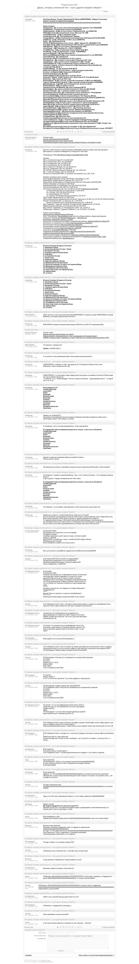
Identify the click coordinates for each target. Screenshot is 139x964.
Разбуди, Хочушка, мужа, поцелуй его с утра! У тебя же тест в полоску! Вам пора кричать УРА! (76, 337)
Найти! (105, 11)
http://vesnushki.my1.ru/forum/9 (70, 228)
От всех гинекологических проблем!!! (56, 139)
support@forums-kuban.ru (46, 961)
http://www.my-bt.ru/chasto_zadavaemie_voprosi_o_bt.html (65, 218)
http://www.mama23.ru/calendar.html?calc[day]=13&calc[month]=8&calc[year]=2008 (69, 232)
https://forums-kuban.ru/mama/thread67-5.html (72, 155)
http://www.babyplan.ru (68, 218)
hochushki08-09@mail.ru (60, 230)
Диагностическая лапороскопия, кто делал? (58, 334)
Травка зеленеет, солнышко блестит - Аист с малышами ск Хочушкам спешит (70, 336)
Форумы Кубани (45, 960)
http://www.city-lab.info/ (90, 189)
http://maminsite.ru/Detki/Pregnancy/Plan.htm (58, 214)
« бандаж (28, 955)
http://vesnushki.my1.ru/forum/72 (87, 226)
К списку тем (28, 131)
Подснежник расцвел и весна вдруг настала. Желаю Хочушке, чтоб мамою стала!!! (72, 142)
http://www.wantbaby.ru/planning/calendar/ (85, 235)
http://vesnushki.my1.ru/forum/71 (81, 223)
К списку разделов (108, 131)
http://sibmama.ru (68, 238)
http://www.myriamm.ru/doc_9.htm (94, 236)
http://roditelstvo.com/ (65, 216)
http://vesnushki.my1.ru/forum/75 (71, 225)
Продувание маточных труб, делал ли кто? (58, 141)
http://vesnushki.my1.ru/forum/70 (98, 221)
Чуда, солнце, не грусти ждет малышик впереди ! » (96, 955)
